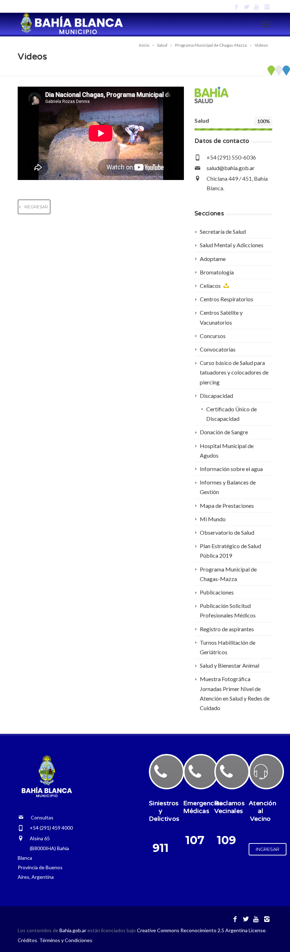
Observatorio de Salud (227, 532)
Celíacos (211, 285)
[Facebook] (236, 7)
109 (226, 840)
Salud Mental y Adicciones (231, 245)
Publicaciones (217, 592)
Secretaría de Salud (223, 231)
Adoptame (213, 258)
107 (194, 840)
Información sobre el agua (231, 468)
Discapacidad (216, 395)
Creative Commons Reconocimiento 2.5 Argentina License (201, 930)
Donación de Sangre (224, 432)
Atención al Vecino (262, 811)
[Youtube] (257, 7)
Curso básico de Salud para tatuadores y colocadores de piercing (234, 372)
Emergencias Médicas (203, 807)
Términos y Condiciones (65, 940)
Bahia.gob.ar (73, 930)
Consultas (38, 817)
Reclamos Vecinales (229, 807)
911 (160, 848)
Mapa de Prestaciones (227, 505)
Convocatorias (218, 349)
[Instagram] (267, 7)
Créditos (27, 940)
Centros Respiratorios (226, 299)
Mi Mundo (213, 519)
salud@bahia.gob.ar (231, 167)
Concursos (213, 335)
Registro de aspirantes (227, 629)
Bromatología (217, 272)
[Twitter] (247, 7)
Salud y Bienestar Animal (229, 665)
